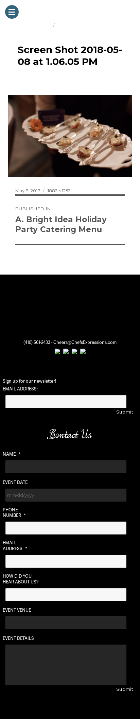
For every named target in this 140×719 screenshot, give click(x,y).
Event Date (15, 482)
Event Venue (17, 610)
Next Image (70, 25)
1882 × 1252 (59, 190)
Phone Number (14, 513)
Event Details (18, 638)
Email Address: (20, 389)
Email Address (15, 545)
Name (11, 454)
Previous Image (32, 25)
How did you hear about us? (21, 579)
